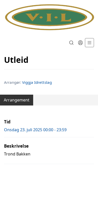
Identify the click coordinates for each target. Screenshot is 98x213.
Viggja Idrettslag (37, 82)
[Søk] (71, 42)
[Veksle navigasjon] (89, 42)
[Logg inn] (80, 42)
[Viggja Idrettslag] (49, 17)
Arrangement (16, 100)
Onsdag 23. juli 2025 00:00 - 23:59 (35, 129)
